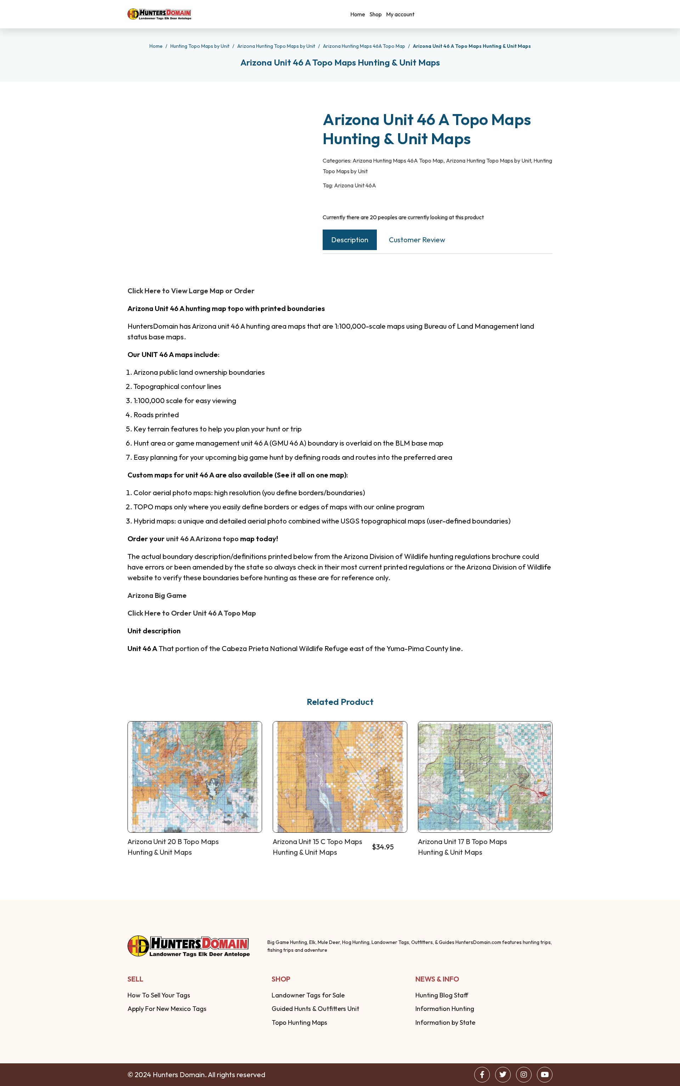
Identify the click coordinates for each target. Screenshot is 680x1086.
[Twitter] (503, 1074)
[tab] (350, 240)
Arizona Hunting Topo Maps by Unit (276, 46)
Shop (375, 14)
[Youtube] (544, 1074)
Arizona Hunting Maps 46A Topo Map (364, 46)
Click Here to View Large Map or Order (191, 290)
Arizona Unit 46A (355, 185)
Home (357, 14)
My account (400, 14)
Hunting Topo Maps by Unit (200, 46)
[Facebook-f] (482, 1074)
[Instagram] (524, 1074)
